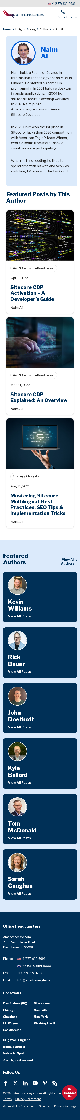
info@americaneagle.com (35, 980)
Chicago (9, 1010)
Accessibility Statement (19, 1106)
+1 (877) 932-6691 (63, 3)
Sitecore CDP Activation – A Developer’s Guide (37, 214)
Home (7, 29)
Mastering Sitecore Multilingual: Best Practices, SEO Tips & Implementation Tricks (36, 425)
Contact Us (70, 1094)
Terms (7, 1099)
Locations (12, 993)
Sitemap (45, 1106)
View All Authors (67, 561)
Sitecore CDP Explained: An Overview (35, 319)
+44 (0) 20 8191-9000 (36, 966)
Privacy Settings (65, 1106)
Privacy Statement (28, 1099)
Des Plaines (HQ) (15, 1003)
